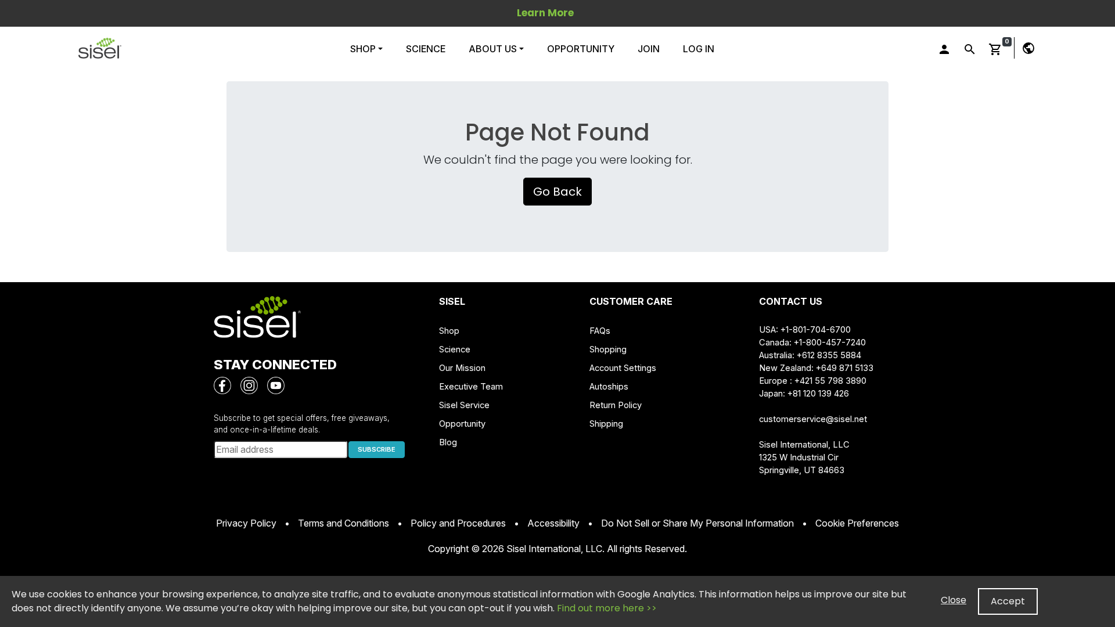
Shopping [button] (608, 349)
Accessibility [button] (553, 523)
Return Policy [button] (615, 405)
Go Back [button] (557, 191)
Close (953, 600)
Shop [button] (364, 49)
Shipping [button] (606, 424)
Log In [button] (698, 49)
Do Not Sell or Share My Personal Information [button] (697, 523)
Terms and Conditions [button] (343, 523)
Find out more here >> (607, 608)
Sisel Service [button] (464, 405)
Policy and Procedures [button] (458, 523)
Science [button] (425, 49)
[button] (99, 48)
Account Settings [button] (622, 368)
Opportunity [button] (580, 49)
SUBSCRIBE (376, 449)
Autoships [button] (608, 386)
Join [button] (649, 49)
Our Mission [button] (462, 368)
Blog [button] (448, 442)
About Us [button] (493, 49)
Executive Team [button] (471, 386)
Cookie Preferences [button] (857, 523)
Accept (1008, 601)
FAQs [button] (599, 331)
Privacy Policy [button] (246, 523)
